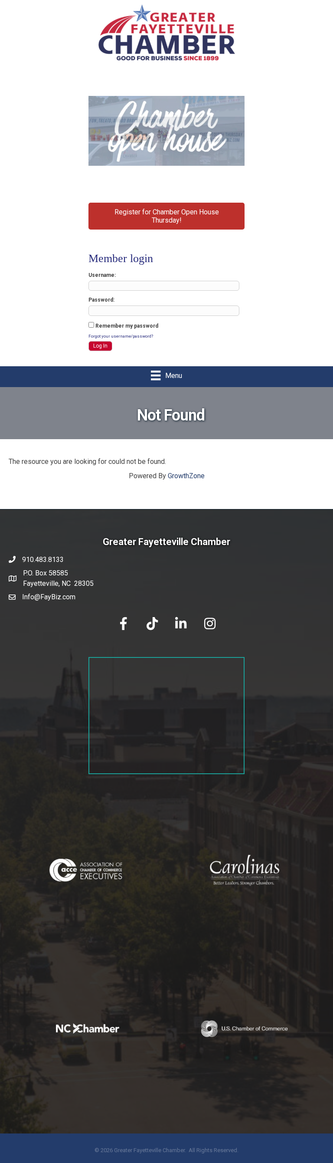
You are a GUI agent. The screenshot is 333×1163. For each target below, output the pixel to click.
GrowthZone (186, 476)
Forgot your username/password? (120, 336)
